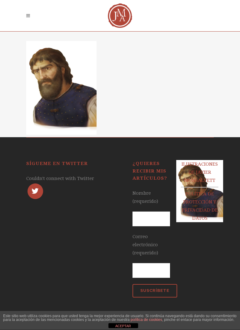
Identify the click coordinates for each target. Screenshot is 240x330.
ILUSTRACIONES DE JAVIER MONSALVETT (200, 172)
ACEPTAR (123, 326)
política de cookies (146, 320)
